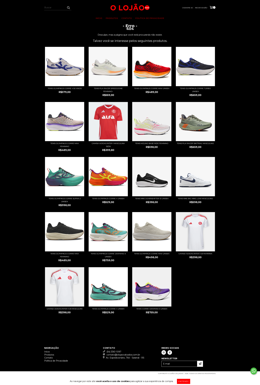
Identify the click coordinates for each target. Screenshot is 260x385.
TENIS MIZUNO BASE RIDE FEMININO (151, 143)
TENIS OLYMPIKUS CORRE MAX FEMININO (64, 144)
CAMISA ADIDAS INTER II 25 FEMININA (195, 253)
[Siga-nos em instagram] (163, 352)
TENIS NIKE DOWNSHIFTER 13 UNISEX (152, 198)
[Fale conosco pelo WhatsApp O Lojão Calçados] (253, 371)
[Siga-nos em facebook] (169, 352)
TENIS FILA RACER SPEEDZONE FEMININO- (108, 89)
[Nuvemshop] (57, 374)
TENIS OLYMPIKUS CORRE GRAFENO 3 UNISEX (108, 255)
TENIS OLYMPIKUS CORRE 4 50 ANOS (65, 88)
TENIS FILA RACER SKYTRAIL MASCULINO (195, 143)
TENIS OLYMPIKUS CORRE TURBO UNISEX (195, 89)
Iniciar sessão (201, 8)
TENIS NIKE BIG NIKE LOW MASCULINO (195, 198)
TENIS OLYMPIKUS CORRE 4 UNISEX (108, 198)
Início (99, 18)
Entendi (183, 381)
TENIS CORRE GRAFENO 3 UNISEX (151, 309)
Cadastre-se (187, 8)
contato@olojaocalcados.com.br (123, 354)
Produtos (112, 18)
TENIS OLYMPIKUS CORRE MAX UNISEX (151, 88)
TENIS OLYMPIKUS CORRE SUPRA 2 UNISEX (65, 200)
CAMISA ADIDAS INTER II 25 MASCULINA (65, 309)
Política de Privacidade (149, 18)
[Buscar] (68, 7)
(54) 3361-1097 (114, 351)
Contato (126, 18)
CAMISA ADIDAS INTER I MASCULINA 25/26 (108, 144)
